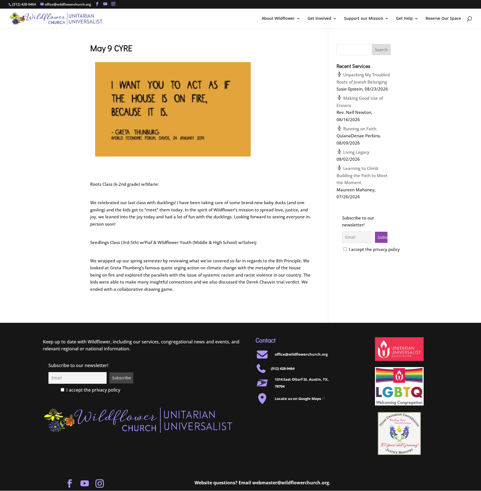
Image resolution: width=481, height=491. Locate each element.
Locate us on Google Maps (298, 398)
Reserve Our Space (443, 18)
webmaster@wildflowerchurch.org (290, 483)
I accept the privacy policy (374, 249)
